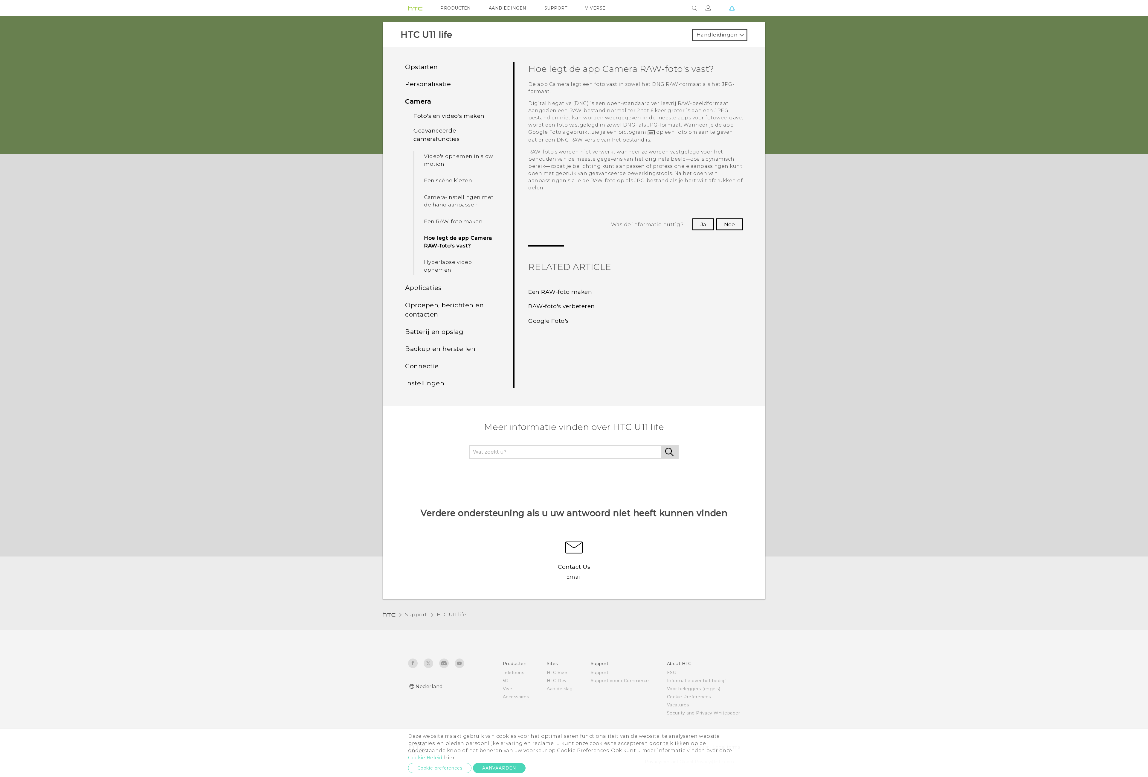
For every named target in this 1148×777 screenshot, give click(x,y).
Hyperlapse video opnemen (448, 266)
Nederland (429, 686)
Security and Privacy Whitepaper (703, 713)
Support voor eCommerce (620, 680)
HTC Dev (557, 680)
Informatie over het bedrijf (696, 680)
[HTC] (415, 8)
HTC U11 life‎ (451, 615)
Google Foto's (548, 320)
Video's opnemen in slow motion (458, 160)
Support (416, 615)
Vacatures (678, 705)
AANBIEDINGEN (507, 8)
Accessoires (516, 697)
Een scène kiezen (448, 180)
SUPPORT (555, 8)
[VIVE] (732, 8)
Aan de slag (560, 688)
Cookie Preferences (689, 697)
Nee (729, 224)
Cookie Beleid (425, 758)
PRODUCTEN (455, 8)
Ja (703, 224)
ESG (672, 672)
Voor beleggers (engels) (693, 688)
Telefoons (513, 672)
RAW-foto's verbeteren (561, 306)
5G (506, 680)
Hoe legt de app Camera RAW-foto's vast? (458, 242)
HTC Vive (557, 672)
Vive (507, 688)
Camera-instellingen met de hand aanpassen (459, 201)
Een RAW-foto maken (453, 221)
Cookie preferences (439, 768)
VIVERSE (595, 8)
